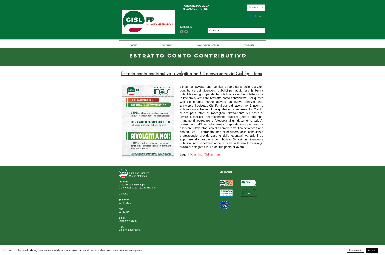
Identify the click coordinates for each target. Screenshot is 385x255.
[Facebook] (181, 31)
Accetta (371, 250)
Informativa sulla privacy (130, 250)
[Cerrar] (381, 250)
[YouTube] (186, 31)
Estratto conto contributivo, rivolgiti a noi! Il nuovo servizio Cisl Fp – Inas (191, 73)
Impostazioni (355, 250)
